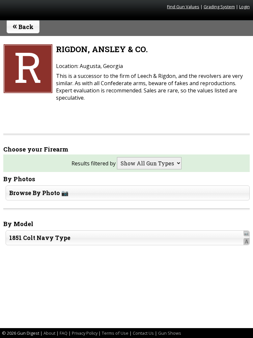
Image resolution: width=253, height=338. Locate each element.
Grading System (219, 7)
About (49, 333)
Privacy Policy (85, 333)
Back (23, 25)
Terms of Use (115, 333)
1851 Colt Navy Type (128, 238)
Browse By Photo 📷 (39, 193)
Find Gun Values (183, 7)
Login (244, 7)
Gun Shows (169, 333)
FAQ (64, 333)
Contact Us (143, 333)
